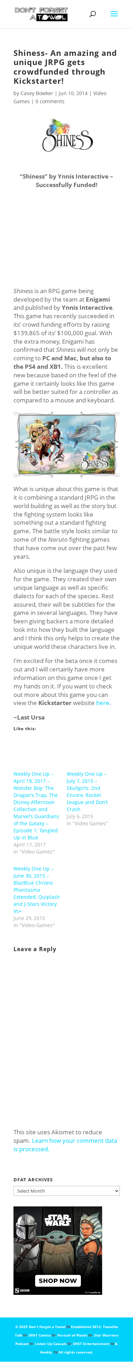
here (102, 703)
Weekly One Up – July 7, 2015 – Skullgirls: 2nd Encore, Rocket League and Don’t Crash (87, 791)
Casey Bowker (37, 93)
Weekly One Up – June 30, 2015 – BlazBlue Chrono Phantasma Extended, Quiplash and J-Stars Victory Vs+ (36, 889)
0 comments (50, 101)
